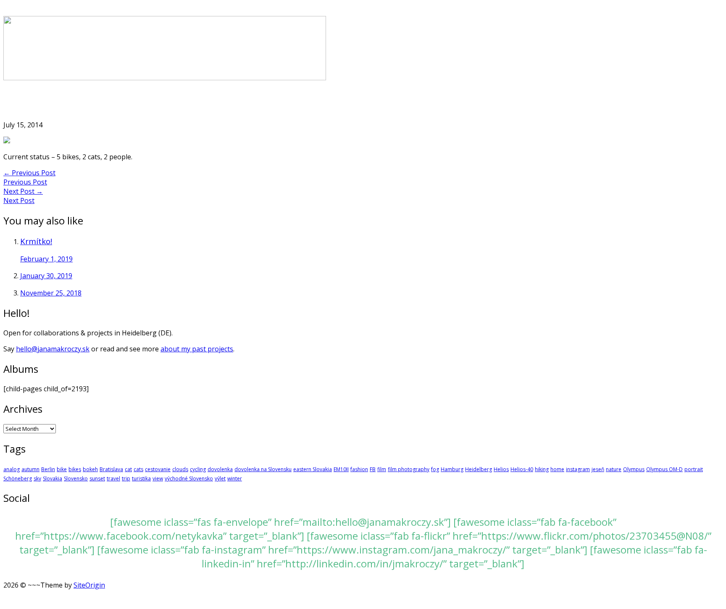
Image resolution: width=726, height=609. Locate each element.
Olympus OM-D (664, 469)
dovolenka (220, 469)
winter (234, 478)
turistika (141, 478)
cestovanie (158, 469)
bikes (74, 469)
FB (373, 469)
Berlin (48, 469)
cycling (198, 469)
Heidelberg (478, 469)
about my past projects (196, 348)
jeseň (598, 469)
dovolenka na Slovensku (263, 469)
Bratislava (111, 469)
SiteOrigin (89, 585)
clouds (180, 469)
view (158, 478)
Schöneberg (17, 478)
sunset (97, 478)
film (381, 469)
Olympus (633, 469)
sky (37, 478)
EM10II (341, 469)
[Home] (164, 77)
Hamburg (452, 469)
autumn (30, 469)
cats (138, 469)
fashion (359, 469)
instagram (578, 469)
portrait (693, 469)
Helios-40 (521, 469)
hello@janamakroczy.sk (52, 348)
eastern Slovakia (312, 469)
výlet (220, 478)
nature (613, 469)
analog (11, 469)
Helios (501, 469)
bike (62, 469)
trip (126, 478)
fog (435, 469)
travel (113, 478)
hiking (542, 469)
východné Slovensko (189, 478)
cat (128, 469)
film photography (408, 469)
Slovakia (52, 478)
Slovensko (76, 478)
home (557, 469)
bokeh (90, 469)
